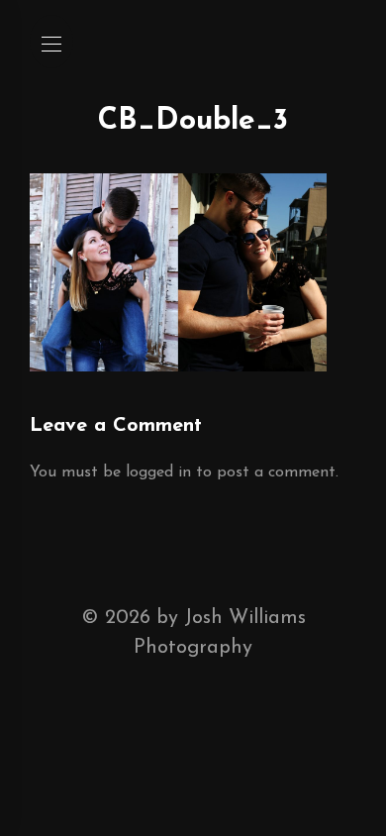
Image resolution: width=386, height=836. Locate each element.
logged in (158, 472)
